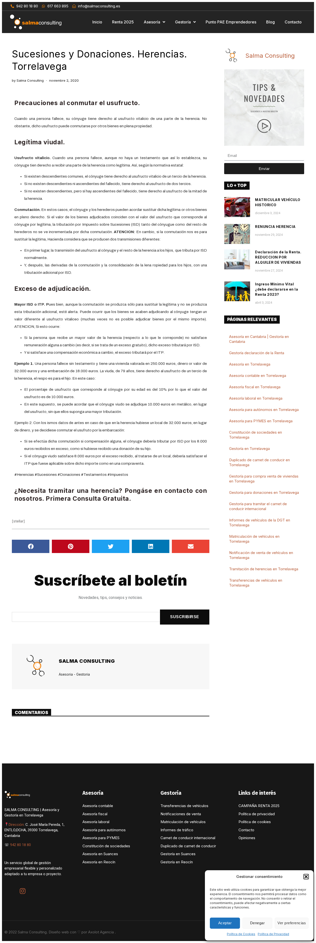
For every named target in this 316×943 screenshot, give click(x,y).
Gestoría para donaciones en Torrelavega (264, 492)
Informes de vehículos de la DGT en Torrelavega (259, 522)
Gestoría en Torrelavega (249, 448)
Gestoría (183, 21)
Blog (270, 21)
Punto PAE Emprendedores (231, 21)
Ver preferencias (291, 923)
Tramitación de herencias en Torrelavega (263, 569)
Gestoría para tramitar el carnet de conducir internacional (258, 506)
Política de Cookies (241, 934)
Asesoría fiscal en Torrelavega (254, 387)
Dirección (16, 824)
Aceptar (225, 923)
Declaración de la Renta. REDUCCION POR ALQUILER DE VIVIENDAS (278, 257)
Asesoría (152, 21)
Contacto (293, 21)
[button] (306, 876)
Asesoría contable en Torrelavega (257, 375)
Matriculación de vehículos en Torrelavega (254, 539)
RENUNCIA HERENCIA (275, 226)
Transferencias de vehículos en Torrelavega (255, 583)
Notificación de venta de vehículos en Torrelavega (261, 555)
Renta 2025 (123, 21)
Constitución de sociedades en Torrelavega (255, 435)
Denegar (257, 923)
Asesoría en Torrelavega (249, 364)
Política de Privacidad (273, 934)
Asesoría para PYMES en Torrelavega (261, 421)
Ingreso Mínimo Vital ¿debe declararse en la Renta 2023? (276, 289)
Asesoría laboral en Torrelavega (255, 398)
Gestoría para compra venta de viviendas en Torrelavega (263, 478)
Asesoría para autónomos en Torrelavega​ (264, 409)
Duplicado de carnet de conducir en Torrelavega (259, 462)
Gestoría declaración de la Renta (256, 353)
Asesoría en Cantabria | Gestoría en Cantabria (259, 339)
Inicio (97, 21)
